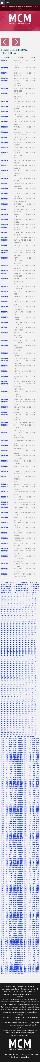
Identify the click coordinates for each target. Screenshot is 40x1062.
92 (36, 590)
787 (23, 702)
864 (2, 715)
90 (31, 590)
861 (29, 714)
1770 (18, 885)
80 (10, 590)
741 (29, 694)
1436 (2, 821)
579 (11, 669)
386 (8, 638)
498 (20, 656)
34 (27, 584)
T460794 (4, 78)
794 (8, 704)
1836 (2, 899)
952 (14, 729)
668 (26, 683)
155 (35, 600)
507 (11, 658)
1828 (10, 897)
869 (17, 715)
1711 (21, 874)
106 (33, 592)
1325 (37, 798)
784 (14, 702)
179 (35, 604)
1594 (33, 850)
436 (14, 646)
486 (20, 654)
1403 (29, 814)
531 (11, 662)
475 (23, 652)
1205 (37, 775)
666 (20, 683)
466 (32, 650)
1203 (29, 775)
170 (8, 604)
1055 (37, 746)
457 (5, 650)
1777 (6, 887)
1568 (10, 847)
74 (36, 588)
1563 (29, 845)
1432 (25, 820)
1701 (21, 872)
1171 (21, 769)
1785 (37, 887)
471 (11, 652)
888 (2, 719)
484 (14, 654)
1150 (18, 766)
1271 (21, 789)
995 (35, 735)
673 (5, 685)
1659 (14, 864)
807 (11, 706)
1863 (29, 902)
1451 (21, 823)
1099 (14, 756)
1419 (14, 818)
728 (26, 692)
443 (35, 646)
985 (5, 735)
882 (20, 717)
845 (17, 712)
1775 (37, 885)
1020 (18, 741)
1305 (37, 795)
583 (23, 669)
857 (17, 714)
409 (5, 642)
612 (2, 675)
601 (5, 673)
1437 (6, 821)
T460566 (4, 258)
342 (20, 631)
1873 (29, 904)
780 (2, 702)
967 (23, 731)
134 (8, 598)
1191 (21, 773)
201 (29, 608)
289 (5, 623)
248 (26, 615)
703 (23, 689)
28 (14, 584)
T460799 (4, 106)
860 (26, 714)
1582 (25, 848)
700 (14, 689)
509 (17, 658)
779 (35, 700)
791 (35, 702)
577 (5, 669)
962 (8, 731)
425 (17, 644)
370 (32, 635)
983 (35, 733)
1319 (14, 798)
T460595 (4, 402)
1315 (37, 796)
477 (29, 652)
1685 (37, 868)
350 (8, 633)
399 (11, 640)
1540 (18, 841)
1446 (2, 823)
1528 (10, 839)
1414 (33, 816)
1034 (33, 742)
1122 (25, 760)
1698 (10, 872)
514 (32, 658)
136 (14, 598)
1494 (33, 831)
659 (35, 681)
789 (29, 702)
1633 (29, 858)
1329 (14, 800)
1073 (29, 750)
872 (26, 715)
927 (11, 725)
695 (35, 687)
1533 (29, 839)
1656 (2, 864)
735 (11, 694)
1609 (14, 854)
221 (17, 611)
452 (26, 648)
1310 (18, 796)
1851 (21, 900)
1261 (21, 787)
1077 (6, 752)
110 (8, 594)
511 (23, 658)
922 (32, 723)
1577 (6, 848)
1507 (6, 835)
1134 (33, 762)
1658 (10, 864)
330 (20, 629)
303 (11, 625)
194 (8, 608)
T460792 (4, 68)
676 (14, 685)
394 (32, 638)
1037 (6, 744)
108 (2, 594)
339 (11, 631)
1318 (10, 798)
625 (5, 677)
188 (26, 606)
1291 (21, 793)
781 (5, 702)
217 (5, 611)
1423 (29, 818)
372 (2, 636)
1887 (6, 908)
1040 (18, 744)
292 (14, 623)
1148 (10, 766)
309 (29, 625)
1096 (2, 756)
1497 (6, 833)
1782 (25, 887)
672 (2, 685)
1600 (18, 852)
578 (8, 669)
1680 (18, 868)
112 (14, 594)
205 (5, 610)
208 (14, 610)
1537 (6, 841)
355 (23, 633)
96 (6, 592)
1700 (18, 872)
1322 (25, 798)
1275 (37, 789)
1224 (33, 779)
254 (8, 617)
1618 (10, 856)
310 (32, 625)
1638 (10, 860)
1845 (37, 899)
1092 (25, 754)
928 (14, 725)
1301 (21, 795)
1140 (18, 764)
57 (38, 586)
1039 (14, 744)
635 (35, 677)
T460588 (4, 366)
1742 (25, 879)
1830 (18, 897)
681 (29, 685)
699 (11, 689)
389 (17, 638)
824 (26, 708)
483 (11, 654)
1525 (37, 837)
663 (11, 683)
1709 (14, 874)
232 (14, 613)
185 (17, 606)
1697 (6, 872)
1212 (25, 777)
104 (27, 592)
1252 (25, 785)
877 (5, 717)
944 (26, 727)
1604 (33, 852)
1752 (25, 881)
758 (8, 698)
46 (14, 586)
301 (5, 625)
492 (2, 656)
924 (2, 725)
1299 (14, 795)
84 (19, 590)
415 (23, 642)
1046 (2, 746)
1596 (2, 852)
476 (26, 652)
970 (32, 731)
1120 (18, 760)
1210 (18, 777)
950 (8, 729)
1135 (37, 762)
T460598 (4, 415)
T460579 (4, 317)
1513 (29, 835)
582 (20, 669)
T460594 (4, 399)
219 (11, 611)
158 (8, 602)
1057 (6, 748)
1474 (33, 827)
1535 (37, 839)
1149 (14, 766)
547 (23, 663)
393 (29, 638)
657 (29, 681)
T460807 (4, 137)
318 (20, 627)
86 (23, 590)
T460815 (4, 152)
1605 (37, 852)
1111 (21, 758)
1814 (33, 893)
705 (29, 689)
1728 (10, 877)
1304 (33, 795)
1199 (14, 775)
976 (14, 733)
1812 (25, 893)
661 (5, 683)
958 (32, 729)
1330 (18, 800)
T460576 (4, 302)
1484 (33, 829)
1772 (25, 885)
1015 (37, 739)
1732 (25, 877)
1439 (14, 821)
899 (35, 719)
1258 (10, 787)
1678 (10, 868)
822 (20, 708)
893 (17, 719)
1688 (10, 870)
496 (14, 656)
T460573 (4, 286)
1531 (21, 839)
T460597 (4, 412)
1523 (29, 837)
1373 (29, 808)
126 (20, 596)
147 (11, 600)
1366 (2, 808)
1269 (14, 789)
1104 (33, 756)
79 (8, 590)
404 (26, 640)
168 (2, 604)
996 (2, 737)
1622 (25, 856)
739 (23, 694)
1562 (25, 845)
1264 (33, 787)
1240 (18, 783)
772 (14, 700)
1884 (33, 906)
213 (29, 610)
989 (17, 735)
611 (35, 673)
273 (29, 619)
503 (35, 656)
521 (17, 660)
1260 (18, 787)
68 (23, 588)
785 (17, 702)
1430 (18, 820)
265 (5, 619)
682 (32, 685)
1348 (10, 804)
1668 (10, 866)
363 (11, 635)
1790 (18, 889)
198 (20, 608)
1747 (6, 881)
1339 (14, 802)
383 (35, 636)
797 (17, 704)
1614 (33, 854)
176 (26, 604)
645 (29, 679)
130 (32, 596)
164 (26, 602)
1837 (6, 899)
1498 (10, 833)
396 (2, 640)
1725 (37, 875)
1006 (2, 739)
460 (14, 650)
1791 (21, 889)
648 (2, 681)
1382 (25, 810)
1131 (21, 762)
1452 (25, 823)
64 (14, 588)
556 (14, 665)
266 (8, 619)
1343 (29, 802)
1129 (14, 762)
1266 (2, 789)
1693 (29, 870)
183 (11, 606)
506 (8, 658)
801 (29, 704)
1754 (33, 881)
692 (26, 687)
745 (5, 696)
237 (29, 613)
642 (20, 679)
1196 (2, 775)
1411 (21, 816)
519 (11, 660)
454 (32, 648)
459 (11, 650)
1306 (2, 796)
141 (29, 598)
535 (23, 662)
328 (14, 629)
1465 (37, 825)
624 (2, 677)
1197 (6, 775)
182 (8, 606)
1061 (21, 748)
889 (5, 719)
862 (32, 714)
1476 (2, 829)
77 (4, 590)
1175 (37, 769)
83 (16, 590)
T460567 (4, 266)
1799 (14, 891)
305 (17, 625)
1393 (29, 812)
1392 (25, 812)
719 (35, 690)
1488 (10, 831)
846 (20, 712)
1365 (37, 806)
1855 (37, 900)
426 (20, 644)
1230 (18, 781)
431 (35, 644)
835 (23, 710)
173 (17, 604)
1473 (29, 827)
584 (26, 669)
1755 (37, 881)
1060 (18, 748)
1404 (33, 814)
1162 (25, 768)
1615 (37, 854)
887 (35, 717)
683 (35, 685)
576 (2, 669)
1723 (29, 875)
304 (14, 625)
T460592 (4, 384)
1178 (10, 771)
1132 (25, 762)
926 (8, 725)
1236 (2, 783)
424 (14, 644)
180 (2, 606)
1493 (29, 831)
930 (20, 725)
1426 (2, 820)
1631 (21, 858)
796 (14, 704)
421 (5, 644)
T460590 (4, 376)
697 (5, 689)
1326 (2, 800)
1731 (21, 877)
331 (23, 629)
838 (32, 710)
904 (14, 721)
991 (23, 735)
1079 (14, 752)
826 (32, 708)
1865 (37, 902)
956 (26, 729)
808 (14, 706)
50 (23, 586)
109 (5, 594)
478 (32, 652)
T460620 (4, 528)
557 (17, 665)
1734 (33, 877)
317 (17, 627)
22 (2, 584)
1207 (6, 777)
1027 (6, 742)
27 (12, 584)
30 (19, 584)
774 (20, 700)
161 (17, 602)
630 (20, 677)
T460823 (4, 194)
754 (32, 696)
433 (5, 646)
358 (32, 633)
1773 (29, 885)
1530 (18, 839)
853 (5, 714)
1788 (10, 889)
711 (11, 690)
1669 (14, 866)
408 (2, 642)
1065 (37, 748)
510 (20, 658)
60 (6, 588)
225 (29, 611)
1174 (33, 769)
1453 (29, 823)
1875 (37, 904)
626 (8, 677)
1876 (2, 906)
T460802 (4, 117)
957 (29, 729)
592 (14, 671)
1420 (18, 818)
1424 (33, 818)
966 (20, 731)
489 (29, 654)
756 (2, 698)
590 (8, 671)
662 (8, 683)
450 (20, 648)
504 (2, 658)
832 (14, 710)
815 (35, 706)
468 (2, 652)
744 (2, 696)
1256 (2, 787)
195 (11, 608)
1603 (29, 852)
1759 (14, 883)
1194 (33, 773)
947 (35, 727)
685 (5, 687)
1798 (10, 891)
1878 (10, 906)
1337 (6, 802)
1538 (10, 841)
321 (29, 627)
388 (14, 638)
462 (20, 650)
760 (14, 698)
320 (26, 627)
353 (17, 633)
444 (2, 648)
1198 (10, 775)
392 (26, 638)
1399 (14, 814)
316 (14, 627)
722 (8, 692)
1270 (18, 789)
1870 (18, 904)
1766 (2, 885)
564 (2, 667)
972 (2, 733)
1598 (10, 852)
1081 (21, 752)
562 (32, 665)
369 (29, 635)
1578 (10, 848)
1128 (10, 762)
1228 (10, 781)
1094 (33, 754)
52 (27, 586)
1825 (37, 895)
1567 (6, 847)
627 (11, 677)
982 (32, 733)
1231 (21, 781)
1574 (33, 847)
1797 (6, 891)
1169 (14, 769)
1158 (10, 768)
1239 (14, 783)
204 (2, 610)
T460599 (4, 422)
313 (5, 627)
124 (14, 596)
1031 (21, 742)
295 (23, 623)
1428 (10, 820)
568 (14, 667)
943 (23, 727)
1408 (10, 816)
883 (23, 717)
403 (23, 640)
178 (32, 604)
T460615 (4, 497)
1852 (25, 900)
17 (28, 583)
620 (26, 675)
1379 (14, 810)
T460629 (4, 574)
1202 (25, 775)
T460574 (4, 291)
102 (21, 592)
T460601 (4, 433)
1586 (2, 850)
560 (26, 665)
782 (8, 702)
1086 (2, 754)
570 (20, 667)
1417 (6, 818)
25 (8, 584)
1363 (29, 806)
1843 (29, 899)
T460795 (4, 81)
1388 (10, 812)
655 (23, 681)
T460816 (4, 160)
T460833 (4, 237)
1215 (37, 777)
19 (32, 583)
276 (2, 621)
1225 (37, 779)
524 (26, 660)
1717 (6, 875)
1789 (14, 889)
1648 (10, 862)
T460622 (4, 538)
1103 (29, 756)
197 (17, 608)
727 (23, 692)
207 (11, 610)
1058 (10, 748)
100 (15, 592)
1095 (37, 754)
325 (5, 629)
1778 (10, 887)
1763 (29, 883)
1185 (37, 771)
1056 (2, 748)
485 (17, 654)
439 (23, 646)
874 (32, 715)
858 (20, 714)
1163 (29, 768)
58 (2, 588)
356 (26, 633)
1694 (33, 870)
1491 (21, 831)
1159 (14, 768)
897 (29, 719)
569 (17, 667)
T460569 (4, 271)
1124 (33, 760)
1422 (25, 818)
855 (11, 714)
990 (20, 735)
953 (17, 729)
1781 (21, 887)
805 (5, 706)
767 (35, 698)
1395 (37, 812)
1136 (2, 764)
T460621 (4, 533)
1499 (14, 833)
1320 (18, 798)
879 (11, 717)
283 (23, 621)
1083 (29, 752)
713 (17, 690)
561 (29, 665)
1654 (33, 862)
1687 (6, 870)
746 (8, 696)
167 (35, 602)
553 (5, 665)
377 (17, 636)
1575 (37, 847)
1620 (18, 856)
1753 (29, 881)
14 (22, 583)
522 (20, 660)
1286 (2, 793)
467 (35, 650)
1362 (25, 806)
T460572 (4, 278)
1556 (2, 845)
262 (32, 617)
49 (21, 586)
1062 (25, 748)
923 (35, 723)
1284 (33, 791)
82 (14, 590)
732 (2, 694)
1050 (18, 746)
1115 (37, 758)
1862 (25, 902)
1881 (21, 906)
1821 (21, 895)
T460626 (4, 556)
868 (14, 715)
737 (17, 694)
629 (17, 677)
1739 (14, 879)
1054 (33, 746)
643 (23, 679)
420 (2, 644)
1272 (25, 789)
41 (4, 586)
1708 (10, 874)
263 (35, 617)
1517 (6, 837)
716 (26, 690)
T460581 (4, 327)
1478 (10, 829)
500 (26, 656)
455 (35, 648)
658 (32, 681)
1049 (14, 746)
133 (5, 598)
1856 (2, 902)
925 (5, 725)
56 (36, 586)
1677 (6, 868)
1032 (25, 742)
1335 (37, 800)
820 (14, 708)
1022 (25, 741)
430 (32, 644)
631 (23, 677)
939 (11, 727)
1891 (21, 908)
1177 (6, 771)
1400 (18, 814)
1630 (18, 858)
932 (26, 725)
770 (8, 700)
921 (29, 723)
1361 (21, 806)
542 (8, 663)
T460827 (4, 209)
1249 (14, 785)
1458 (10, 825)
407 (35, 640)
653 (17, 681)
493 (5, 656)
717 (29, 690)
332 (26, 629)
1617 (6, 856)
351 (11, 633)
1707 (6, 874)
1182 (25, 771)
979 (23, 733)
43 (8, 586)
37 (34, 584)
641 (17, 679)
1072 (25, 750)
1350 (18, 804)
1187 (6, 773)
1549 (14, 843)
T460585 (4, 353)
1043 (29, 744)
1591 (21, 850)
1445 (37, 821)
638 (8, 679)
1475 (37, 827)
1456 (2, 825)
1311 (21, 796)
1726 (2, 877)
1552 (25, 843)
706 (32, 689)
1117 (6, 760)
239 (35, 613)
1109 (14, 758)
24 (6, 584)
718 (32, 690)
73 (34, 588)
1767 (6, 885)
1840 (18, 899)
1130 (18, 762)
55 (34, 586)
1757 (6, 883)
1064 (33, 748)
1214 (33, 777)
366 (20, 635)
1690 (18, 870)
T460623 (4, 543)
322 (32, 627)
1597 (6, 852)
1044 (33, 744)
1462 (25, 825)
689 (17, 687)
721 (5, 692)
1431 (21, 820)
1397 (6, 814)
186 (20, 606)
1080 (18, 752)
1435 (37, 820)
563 (35, 665)
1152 (25, 766)
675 (11, 685)
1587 (6, 850)
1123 (29, 760)
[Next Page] (16, 45)
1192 (25, 773)
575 (35, 667)
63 (12, 588)
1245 (37, 783)
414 (20, 642)
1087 (6, 754)
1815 (37, 893)
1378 (10, 810)
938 (8, 727)
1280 (18, 791)
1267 (6, 789)
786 (20, 702)
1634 (33, 858)
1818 (10, 895)
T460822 (4, 188)
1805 (37, 891)
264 (2, 619)
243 (11, 615)
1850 (18, 900)
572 (26, 667)
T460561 (4, 245)
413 (17, 642)
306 (20, 625)
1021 (21, 741)
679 (23, 685)
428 (26, 644)
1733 (29, 877)
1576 (2, 848)
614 (8, 675)
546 (20, 663)
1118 (10, 760)
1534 (33, 839)
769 (5, 700)
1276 (2, 791)
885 (29, 717)
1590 (18, 850)
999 (11, 737)
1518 (10, 837)
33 (25, 584)
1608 (10, 854)
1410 (18, 816)
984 (2, 735)
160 (14, 602)
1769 (14, 885)
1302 (25, 795)
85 (21, 590)
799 (23, 704)
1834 (33, 897)
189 (29, 606)
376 (14, 636)
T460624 (4, 548)
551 (35, 663)
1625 (37, 856)
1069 (14, 750)
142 (32, 598)
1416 (2, 818)
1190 (18, 773)
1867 (6, 904)
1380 (18, 810)
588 (2, 671)
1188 (10, 773)
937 (5, 727)
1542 (25, 841)
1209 (14, 777)
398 (8, 640)
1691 (21, 870)
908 (26, 721)
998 (8, 737)
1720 (18, 875)
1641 (21, 860)
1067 (6, 750)
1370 (18, 808)
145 (5, 600)
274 (32, 619)
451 (23, 648)
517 (5, 660)
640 (14, 679)
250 (32, 615)
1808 (10, 893)
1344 (33, 802)
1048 (10, 746)
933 (29, 725)
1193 (29, 773)
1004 (30, 737)
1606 (2, 854)
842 (8, 712)
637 (5, 679)
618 (20, 675)
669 (29, 683)
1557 (6, 845)
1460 (18, 825)
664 (14, 683)
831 (11, 710)
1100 (18, 756)
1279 (14, 791)
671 (35, 683)
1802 (25, 891)
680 (26, 685)
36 (31, 584)
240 (2, 615)
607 (23, 673)
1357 (6, 806)
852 (2, 714)
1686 (2, 870)
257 (17, 617)
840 (2, 712)
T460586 (4, 358)
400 (14, 640)
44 (10, 586)
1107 (6, 758)
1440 (18, 821)
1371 (21, 808)
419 (35, 642)
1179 (14, 771)
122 (8, 596)
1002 (22, 737)
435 (11, 646)
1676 (2, 868)
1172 (25, 769)
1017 (6, 741)
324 (2, 629)
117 (29, 594)
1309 (14, 796)
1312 (25, 796)
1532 (25, 839)
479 (35, 652)
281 (17, 621)
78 (6, 590)
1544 (33, 841)
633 (29, 677)
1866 (2, 904)
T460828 (4, 214)
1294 (33, 793)
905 (17, 721)
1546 (2, 843)
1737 (6, 879)
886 (32, 717)
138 (20, 598)
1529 (14, 839)
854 (8, 714)
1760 (18, 883)
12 (17, 583)
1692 (25, 870)
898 (32, 719)
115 (23, 594)
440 (26, 646)
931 (23, 725)
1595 (37, 850)
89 (29, 590)
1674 (33, 866)
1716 (2, 875)
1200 (18, 775)
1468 (10, 827)
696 (2, 689)
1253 (29, 785)
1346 (2, 804)
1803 (29, 891)
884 (26, 717)
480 (2, 654)
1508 (10, 835)
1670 (18, 866)
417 (29, 642)
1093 (29, 754)
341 (17, 631)
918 (20, 723)
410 (8, 642)
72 (31, 588)
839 (35, 710)
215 (35, 610)
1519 (14, 837)
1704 (33, 872)
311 (35, 625)
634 (32, 677)
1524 (33, 837)
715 (23, 690)
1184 (33, 771)
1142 (25, 764)
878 (8, 717)
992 (26, 735)
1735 (37, 877)
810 (20, 706)
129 (29, 596)
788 (26, 702)
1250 (18, 785)
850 (32, 712)
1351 (21, 804)
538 (32, 662)
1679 (14, 868)
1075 (37, 750)
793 (5, 704)
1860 (18, 902)
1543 (29, 841)
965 (17, 731)
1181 (21, 771)
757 (5, 698)
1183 (29, 771)
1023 (29, 741)
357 (29, 633)
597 (29, 671)
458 (8, 650)
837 (29, 710)
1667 (6, 866)
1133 (29, 762)
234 (20, 613)
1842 (25, 899)
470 (8, 652)
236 (26, 613)
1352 (25, 804)
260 (26, 617)
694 (32, 687)
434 (8, 646)
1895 (37, 908)
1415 (37, 816)
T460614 (4, 492)
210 (20, 610)
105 (30, 592)
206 (8, 610)
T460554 (4, 507)
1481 (21, 829)
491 (35, 654)
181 (5, 606)
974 (8, 733)
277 (5, 621)
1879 (14, 906)
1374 (33, 808)
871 (23, 715)
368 (26, 635)
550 (32, 663)
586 (32, 669)
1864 (33, 902)
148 (14, 600)
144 (2, 600)
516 (2, 660)
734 (8, 694)
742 (32, 694)
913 (5, 723)
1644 (33, 860)
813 (29, 706)
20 (34, 583)
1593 (29, 850)
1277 (6, 791)
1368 (10, 808)
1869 (14, 904)
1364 (33, 806)
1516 (2, 837)
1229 (14, 781)
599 (35, 671)
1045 (37, 744)
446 (8, 648)
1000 (14, 737)
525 (29, 660)
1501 (21, 833)
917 (17, 723)
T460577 (4, 307)
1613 (29, 854)
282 (20, 621)
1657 (6, 864)
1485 (37, 829)
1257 (6, 787)
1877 (6, 906)
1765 (37, 883)
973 (5, 733)
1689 (14, 870)
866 (8, 715)
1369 (14, 808)
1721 (21, 875)
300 (2, 625)
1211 (21, 777)
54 (31, 586)
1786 (2, 889)
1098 (10, 756)
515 (35, 658)
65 (16, 588)
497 (17, 656)
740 (26, 694)
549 (29, 663)
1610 (18, 854)
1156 (2, 768)
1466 (2, 827)
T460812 (4, 147)
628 (14, 677)
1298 (10, 795)
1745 (37, 879)
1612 (25, 854)
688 (14, 687)
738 (20, 694)
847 (23, 712)
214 (32, 610)
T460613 (4, 487)
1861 (21, 902)
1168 (10, 769)
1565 (37, 845)
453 (29, 648)
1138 (10, 764)
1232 (25, 781)
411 (11, 642)
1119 (14, 760)
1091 (21, 754)
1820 (18, 895)
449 (17, 648)
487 (23, 654)
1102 (25, 756)
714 (20, 690)
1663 (29, 864)
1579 (14, 848)
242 (8, 615)
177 (29, 604)
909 (29, 721)
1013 (29, 739)
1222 (25, 779)
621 (29, 675)
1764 (33, 883)
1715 (37, 874)
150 (20, 600)
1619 (14, 856)
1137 (6, 764)
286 (32, 621)
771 (11, 700)
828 (2, 710)
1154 (33, 766)
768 (2, 700)
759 (11, 698)
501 (29, 656)
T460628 (4, 569)
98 (10, 592)
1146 (2, 766)
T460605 (4, 445)
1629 (14, 858)
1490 (18, 831)
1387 (6, 812)
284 (26, 621)
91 (34, 590)
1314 (33, 796)
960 (2, 731)
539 (35, 662)
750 (20, 696)
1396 (2, 814)
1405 (37, 814)
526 (32, 660)
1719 (14, 875)
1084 (33, 752)
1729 (14, 877)
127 (23, 596)
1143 (29, 764)
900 (2, 721)
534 (20, 662)
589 (5, 671)
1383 (29, 810)
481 (5, 654)
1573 (29, 847)
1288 (10, 793)
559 (23, 665)
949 (5, 729)
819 (11, 708)
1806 (2, 893)
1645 (37, 860)
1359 (14, 806)
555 (11, 665)
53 (29, 586)
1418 (10, 818)
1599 (14, 852)
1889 (14, 908)
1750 (18, 881)
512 (26, 658)
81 (12, 590)
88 (27, 590)
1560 (18, 845)
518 (8, 660)
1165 (37, 768)
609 (29, 673)
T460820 (4, 178)
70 (27, 588)
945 (29, 727)
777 (29, 700)
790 (32, 702)
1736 (2, 879)
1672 (25, 866)
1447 (6, 823)
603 (11, 673)
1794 (33, 889)
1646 (2, 862)
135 (11, 598)
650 (8, 681)
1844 (33, 899)
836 (26, 710)
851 (35, 712)
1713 (29, 874)
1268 (10, 789)
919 (23, 723)
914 (8, 723)
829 (5, 710)
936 (2, 727)
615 (11, 675)
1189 (14, 773)
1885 (37, 906)
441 (29, 646)
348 (2, 633)
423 (11, 644)
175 (23, 604)
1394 (33, 812)
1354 (33, 804)
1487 (6, 831)
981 (29, 733)
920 (26, 723)
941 (17, 727)
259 (23, 617)
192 (2, 608)
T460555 (4, 512)
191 (35, 606)
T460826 (4, 204)
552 (2, 665)
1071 (21, 750)
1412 (25, 816)
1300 (18, 795)
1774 (33, 885)
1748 (10, 881)
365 (17, 635)
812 (26, 706)
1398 (10, 814)
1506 (2, 835)
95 (4, 592)
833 (17, 710)
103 (24, 592)
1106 (2, 758)
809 (17, 706)
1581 (21, 848)
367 (23, 635)
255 (11, 617)
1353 (29, 804)
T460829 (4, 219)
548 (26, 663)
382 (32, 636)
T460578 (4, 312)
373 (5, 636)
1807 (6, 893)
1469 (14, 827)
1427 (6, 820)
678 (20, 685)
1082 (25, 752)
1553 (29, 843)
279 (11, 621)
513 (29, 658)
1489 (14, 831)
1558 (10, 845)
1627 (6, 858)
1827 (6, 897)
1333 (29, 800)
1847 (6, 900)
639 (11, 679)
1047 (6, 746)
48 (19, 586)
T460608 (4, 461)
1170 (18, 769)
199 (23, 608)
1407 (6, 816)
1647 (6, 862)
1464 (33, 825)
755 (35, 696)
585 (29, 669)
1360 (18, 806)
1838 (10, 899)
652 (14, 681)
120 (2, 596)
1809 (14, 893)
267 (11, 619)
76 (2, 590)
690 (20, 687)
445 (5, 648)
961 (5, 731)
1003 (26, 737)
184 (14, 606)
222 (20, 611)
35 (29, 584)
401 (17, 640)
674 (8, 685)
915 (11, 723)
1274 (33, 789)
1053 (29, 746)
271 (23, 619)
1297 (6, 795)
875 (35, 715)
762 (20, 698)
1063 (29, 748)
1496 (2, 833)
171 (11, 604)
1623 (29, 856)
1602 (25, 852)
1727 (6, 877)
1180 (18, 771)
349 (5, 633)
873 (29, 715)
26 (10, 584)
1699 (14, 872)
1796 (2, 891)
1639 (14, 860)
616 (14, 675)
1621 (21, 856)
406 (32, 640)
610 (32, 673)
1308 (10, 796)
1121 (21, 760)
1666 (2, 866)
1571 (21, 847)
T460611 (4, 476)
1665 (37, 864)
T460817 (4, 165)
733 (5, 694)
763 (23, 698)
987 (11, 735)
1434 (33, 820)
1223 (29, 779)
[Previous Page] (5, 45)
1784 (33, 887)
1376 (2, 810)
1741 (21, 879)
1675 (37, 866)
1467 (6, 827)
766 (32, 698)
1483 (29, 829)
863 (35, 714)
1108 (10, 758)
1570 (18, 847)
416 (26, 642)
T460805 (4, 132)
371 (35, 635)
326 (8, 629)
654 (20, 681)
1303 (29, 795)
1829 (14, 897)
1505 (37, 833)
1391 (21, 812)
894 (20, 719)
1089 (14, 754)
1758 (10, 883)
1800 (18, 891)
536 (26, 662)
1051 (21, 746)
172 (14, 604)
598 (32, 671)
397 (5, 640)
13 (19, 583)
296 (26, 623)
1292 (25, 793)
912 (2, 723)
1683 (29, 868)
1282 (25, 791)
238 (32, 613)
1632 (25, 858)
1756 (2, 883)
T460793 (4, 73)
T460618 (4, 522)
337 (5, 631)
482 (8, 654)
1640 (18, 860)
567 (11, 667)
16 (26, 583)
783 (11, 702)
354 (20, 633)
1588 (10, 850)
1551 (21, 843)
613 (5, 675)
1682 (25, 868)
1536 (2, 841)
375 (11, 636)
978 (20, 733)
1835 (37, 897)
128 (26, 596)
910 (32, 721)
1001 (18, 737)
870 (20, 715)
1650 (18, 862)
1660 (18, 864)
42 (6, 586)
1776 (2, 887)
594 (20, 671)
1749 (14, 881)
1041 (21, 744)
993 (29, 735)
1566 (2, 847)
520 (14, 660)
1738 (10, 879)
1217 (6, 779)
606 (20, 673)
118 (32, 594)
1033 (29, 742)
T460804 (4, 127)
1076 (2, 752)
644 (26, 679)
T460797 (4, 93)
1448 (10, 823)
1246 (2, 785)
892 (14, 719)
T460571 (4, 273)
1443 (29, 821)
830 (8, 710)
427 (23, 644)
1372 (25, 808)
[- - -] (2, 2)
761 (17, 698)
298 (32, 623)
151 (23, 600)
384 (2, 638)
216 (2, 611)
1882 (25, 906)
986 (8, 735)
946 (32, 727)
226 (32, 611)
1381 (21, 810)
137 (17, 598)
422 (8, 644)
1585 (37, 848)
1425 (37, 818)
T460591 (4, 381)
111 (11, 594)
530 (8, 662)
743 (35, 694)
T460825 (4, 199)
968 (26, 731)
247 (23, 615)
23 (4, 584)
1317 (6, 798)
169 (5, 604)
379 (23, 636)
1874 (33, 904)
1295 (37, 793)
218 (8, 611)
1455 (37, 823)
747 (11, 696)
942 (20, 727)
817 (5, 708)
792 (2, 704)
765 (29, 698)
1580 (18, 848)
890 (8, 719)
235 (23, 613)
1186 (2, 773)
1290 (18, 793)
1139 (14, 764)
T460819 (4, 170)
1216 (2, 779)
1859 (14, 902)
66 (19, 588)
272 (26, 619)
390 (20, 638)
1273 (29, 789)
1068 (10, 750)
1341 (21, 802)
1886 (2, 908)
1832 (25, 897)
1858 (10, 902)
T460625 (4, 551)
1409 (14, 816)
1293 (29, 793)
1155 (37, 766)
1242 (25, 783)
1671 (21, 866)
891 (11, 719)
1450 (18, 823)
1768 (10, 885)
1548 (10, 843)
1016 (2, 741)
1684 (33, 868)
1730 (18, 877)
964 (14, 731)
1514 (33, 835)
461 (17, 650)
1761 (21, 883)
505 (5, 658)
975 (11, 733)
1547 (6, 843)
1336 (2, 802)
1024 (33, 741)
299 (35, 623)
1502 (25, 833)
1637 (6, 860)
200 (26, 608)
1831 (21, 897)
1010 (18, 739)
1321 (21, 798)
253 (5, 617)
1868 (10, 904)
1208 (10, 777)
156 (2, 602)
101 (18, 592)
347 (35, 631)
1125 (37, 760)
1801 (21, 891)
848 (26, 712)
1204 (33, 775)
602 (8, 673)
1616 (2, 856)
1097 (6, 756)
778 (32, 700)
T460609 (4, 466)
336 (2, 631)
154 (32, 600)
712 (14, 690)
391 (23, 638)
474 (20, 652)
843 (11, 712)
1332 (25, 800)
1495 (37, 831)
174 (20, 604)
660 (2, 683)
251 (35, 615)
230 (8, 613)
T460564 (4, 250)
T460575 (4, 296)
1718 (10, 875)
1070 (18, 750)
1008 (10, 739)
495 (11, 656)
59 (4, 588)
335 (35, 629)
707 (35, 689)
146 (8, 600)
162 (20, 602)
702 (20, 689)
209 (17, 610)
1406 (2, 816)
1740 (18, 879)
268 (14, 619)
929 (17, 725)
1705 (37, 872)
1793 (29, 889)
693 (29, 687)
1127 (6, 762)
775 (23, 700)
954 (20, 729)
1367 (6, 808)
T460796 (4, 88)
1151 (21, 766)
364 (14, 635)
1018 (10, 741)
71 (29, 588)
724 (14, 692)
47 (16, 586)
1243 (29, 783)
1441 (21, 821)
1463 (29, 825)
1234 (33, 781)
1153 (29, 766)
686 (8, 687)
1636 (2, 860)
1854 (33, 900)
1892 (25, 908)
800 (26, 704)
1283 (29, 791)
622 (32, 675)
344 (26, 631)
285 (29, 621)
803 (35, 704)
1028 (10, 742)
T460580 (4, 322)
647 (35, 679)
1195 (37, 773)
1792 (25, 889)
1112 (25, 758)
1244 (33, 783)
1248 (10, 785)
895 (23, 719)
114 (20, 594)
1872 (25, 904)
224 (26, 611)
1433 (29, 820)
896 (26, 719)
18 (30, 583)
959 (35, 729)
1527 (6, 839)
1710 (18, 874)
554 (8, 665)
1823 (29, 895)
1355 (37, 804)
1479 (14, 829)
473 (17, 652)
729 (29, 692)
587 (35, 669)
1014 (33, 739)
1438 (10, 821)
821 (17, 708)
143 (35, 598)
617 (17, 675)
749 (17, 696)
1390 (18, 812)
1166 (2, 769)
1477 (6, 829)
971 (35, 731)
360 (2, 635)
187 (23, 606)
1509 (14, 835)
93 (38, 590)
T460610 (4, 471)
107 (36, 592)
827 (35, 708)
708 (2, 690)
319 (23, 627)
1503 (29, 833)
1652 (25, 862)
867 (11, 715)
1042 (25, 744)
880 (14, 717)
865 (5, 715)
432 (2, 646)
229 (5, 613)
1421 (21, 818)
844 (14, 712)
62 (10, 588)
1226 (2, 781)
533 (17, 662)
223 (23, 611)
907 (23, 721)
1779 (14, 887)
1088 (10, 754)
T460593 (4, 391)
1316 (2, 798)
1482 (25, 829)
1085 (37, 752)
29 (16, 584)
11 (15, 583)
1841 (21, 899)
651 (11, 681)
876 (2, 717)
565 (5, 667)
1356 (2, 806)
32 (23, 584)
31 (21, 584)
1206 (2, 777)
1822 (25, 895)
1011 (21, 739)
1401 (21, 814)
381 (29, 636)
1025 (37, 741)
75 (38, 588)
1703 (29, 872)
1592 (25, 850)
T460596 (4, 407)
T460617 (4, 504)
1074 (33, 750)
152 (26, 600)
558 (20, 665)
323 (35, 627)
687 (11, 687)
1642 (25, 860)
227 (35, 611)
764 (26, 698)
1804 (33, 891)
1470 (18, 827)
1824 (33, 895)
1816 (2, 895)
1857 (6, 902)
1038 (10, 744)
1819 (14, 895)
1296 (2, 795)
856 (14, 714)
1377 (6, 810)
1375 (37, 808)
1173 (29, 769)
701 (17, 689)
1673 (29, 866)
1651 (21, 862)
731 (35, 692)
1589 (14, 850)
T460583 (4, 340)
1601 (21, 852)
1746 (2, 881)
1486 (2, 831)
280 (14, 621)
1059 (14, 748)
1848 (10, 900)
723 (11, 692)
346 (32, 631)
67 (21, 588)
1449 (14, 823)
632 (26, 677)
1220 (18, 779)
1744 (33, 879)
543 (11, 663)
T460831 (4, 227)
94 (2, 592)
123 (11, 596)
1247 (6, 785)
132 (2, 598)
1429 (14, 820)
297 (29, 623)
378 (20, 636)
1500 (18, 833)
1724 (33, 875)
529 (5, 662)
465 (29, 650)
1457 (6, 825)
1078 (10, 752)
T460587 (4, 361)
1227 (6, 781)
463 (23, 650)
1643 (29, 860)
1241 (21, 783)
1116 (2, 760)
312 (2, 627)
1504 (33, 833)
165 (29, 602)
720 (2, 692)
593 (17, 671)
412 (14, 642)
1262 (25, 787)
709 (5, 690)
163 (23, 602)
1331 (21, 800)
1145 (37, 764)
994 (32, 735)
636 (2, 679)
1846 (2, 900)
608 (26, 673)
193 (5, 608)
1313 (29, 796)
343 (23, 631)
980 (26, 733)
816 (2, 708)
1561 (21, 845)
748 (14, 696)
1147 (6, 766)
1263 (29, 787)
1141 (21, 764)
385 (5, 638)
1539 (14, 841)
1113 (29, 758)
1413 (29, 816)
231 (11, 613)
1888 (10, 908)
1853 (29, 900)
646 (32, 679)
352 (14, 633)
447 (11, 648)
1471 (21, 827)
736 (14, 694)
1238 (10, 783)
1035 (37, 742)
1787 (6, 889)
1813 (29, 893)
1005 (33, 737)
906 (20, 721)
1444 (33, 821)
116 (26, 594)
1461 (21, 825)
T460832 (4, 232)
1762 (25, 883)
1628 (10, 858)
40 (2, 586)
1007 (6, 739)
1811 (21, 893)
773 (17, 700)
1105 (37, 756)
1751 (21, 881)
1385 (37, 810)
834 (20, 710)
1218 (10, 779)
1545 (37, 841)
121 (5, 596)
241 (5, 615)
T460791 (4, 60)
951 (11, 729)
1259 (14, 787)
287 (35, 621)
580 (14, 669)
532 (14, 662)
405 (29, 640)
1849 (14, 900)
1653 (29, 862)
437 (17, 646)
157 (5, 602)
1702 (25, 872)
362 (8, 635)
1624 (33, 856)
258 (20, 617)
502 (32, 656)
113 (17, 594)
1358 (10, 806)
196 (14, 608)
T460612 (4, 484)
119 (35, 594)
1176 (2, 771)
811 (23, 706)
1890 (18, 908)
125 (17, 596)
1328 (10, 800)
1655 (37, 862)
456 (2, 650)
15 (24, 583)
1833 (29, 897)
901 (5, 721)
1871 (21, 904)
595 (23, 671)
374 (8, 636)
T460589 (4, 371)
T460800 (4, 111)
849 (29, 712)
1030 (18, 742)
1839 (14, 899)
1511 (21, 835)
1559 (14, 845)
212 (26, 610)
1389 (14, 812)
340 (14, 631)
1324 (33, 798)
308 (26, 625)
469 (5, 652)
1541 (21, 841)
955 (23, 729)
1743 (29, 879)
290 (8, 623)
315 (11, 627)
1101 (21, 756)
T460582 (4, 332)
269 (17, 619)
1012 (25, 739)
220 (14, 611)
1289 (14, 793)
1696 (2, 872)
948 (2, 729)
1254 (33, 785)
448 (14, 648)
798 (20, 704)
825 (29, 708)
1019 (14, 741)
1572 (25, 847)
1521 (21, 837)
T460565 (4, 253)
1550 (18, 843)
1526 (2, 839)
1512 (25, 835)
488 (26, 654)
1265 (37, 787)
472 (14, 652)
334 (32, 629)
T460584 (4, 345)
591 (11, 671)
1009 (14, 739)
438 (20, 646)
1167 (6, 769)
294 (20, 623)
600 (2, 673)
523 (23, 660)
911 (35, 721)
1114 (33, 758)
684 (2, 687)
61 (8, 588)
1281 (21, 791)
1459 (14, 825)
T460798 (4, 101)
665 (17, 683)
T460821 (4, 183)
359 (35, 633)
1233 (29, 781)
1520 (18, 837)
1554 (33, 843)
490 (32, 654)
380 (26, 636)
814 (32, 706)
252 (2, 617)
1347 (6, 804)
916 (14, 723)
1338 (10, 802)
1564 (33, 845)
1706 (2, 874)
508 (14, 658)
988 (14, 735)
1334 (33, 800)
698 (8, 689)
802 (32, 704)
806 (8, 706)
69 (25, 588)
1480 (18, 829)
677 (17, 685)
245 (17, 615)
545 (17, 663)
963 (11, 731)
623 (35, 675)
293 (17, 623)
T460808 (4, 142)
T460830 (4, 224)
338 (8, 631)
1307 (6, 796)
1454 (33, 823)
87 (25, 590)
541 (5, 663)
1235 (37, 781)
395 (35, 638)
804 (2, 706)
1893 (29, 908)
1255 (37, 785)
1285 (37, 791)
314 (8, 627)
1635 (37, 858)
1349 (14, 804)
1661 (21, 864)
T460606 (4, 451)
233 (17, 613)
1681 (21, 868)
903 (11, 721)
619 (23, 675)
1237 (6, 783)
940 (14, 727)
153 (29, 600)
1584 (33, 848)
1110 (18, 758)
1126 (2, 762)
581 (17, 669)
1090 (18, 754)
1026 (2, 742)
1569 (14, 847)
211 (23, 610)
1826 (2, 897)
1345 (37, 802)
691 (23, 687)
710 (8, 690)
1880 (18, 906)
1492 (25, 831)
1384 (33, 810)
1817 (6, 895)
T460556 (4, 517)
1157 (6, 768)
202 (32, 608)
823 (23, 708)
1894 (33, 908)
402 (20, 640)
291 (11, 623)
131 (35, 596)
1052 (25, 746)
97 (8, 592)
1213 (29, 777)
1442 (25, 821)
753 (29, 696)
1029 (14, 742)
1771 (21, 885)
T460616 (4, 502)
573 (29, 667)
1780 (18, 887)
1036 (2, 744)
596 (26, 671)
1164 (33, 768)
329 (17, 629)
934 (32, 725)
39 (38, 584)
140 (26, 598)
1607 (6, 854)
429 (29, 644)
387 (11, 638)
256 (14, 617)
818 (8, 708)
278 (8, 621)
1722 (25, 875)
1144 (33, 764)
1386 (2, 812)
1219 (14, 779)
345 (29, 631)
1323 (29, 798)
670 (32, 683)
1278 (10, 791)
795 (11, 704)
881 (17, 717)
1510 (18, 835)
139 (23, 598)
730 (32, 692)
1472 (25, 827)
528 (2, 662)
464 (26, 650)
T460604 (4, 440)
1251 (21, 785)
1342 (25, 802)
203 (35, 608)
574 (32, 667)
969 (29, 731)
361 (5, 635)
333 (29, 629)
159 (11, 602)
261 (29, 617)
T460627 (4, 564)
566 (8, 667)
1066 (2, 750)
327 (11, 629)
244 (14, 615)
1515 (37, 835)
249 (29, 615)
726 (20, 692)
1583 (29, 848)
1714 (33, 874)
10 (13, 583)
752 (26, 696)
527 (35, 660)
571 (23, 667)
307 (23, 625)
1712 (25, 874)
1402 (25, 814)
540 (2, 663)
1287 (6, 793)
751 (23, 696)
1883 (29, 906)
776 (26, 700)
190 (32, 606)
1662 (25, 864)
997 (5, 737)
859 (23, 714)
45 (12, 586)
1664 (33, 864)
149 (17, 600)
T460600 (4, 425)
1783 (29, 887)
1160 (18, 768)
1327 (6, 800)
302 (8, 625)
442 (32, 646)
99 (12, 592)
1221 (21, 779)
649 (5, 681)
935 (35, 725)
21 (37, 583)
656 (26, 681)
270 (20, 619)
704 (26, 689)
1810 (18, 893)
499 (23, 656)
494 (8, 656)
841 (5, 712)
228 (2, 613)
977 (17, 733)
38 (36, 584)
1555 (37, 843)
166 (32, 602)
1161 (21, 768)
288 (2, 623)
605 (17, 673)
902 (8, 721)
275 (35, 619)
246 (20, 615)
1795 (37, 889)
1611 (21, 854)
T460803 (4, 122)
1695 (37, 870)
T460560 (4, 240)
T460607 (4, 456)
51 (25, 586)
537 (29, 662)
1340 (18, 802)
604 (14, 673)
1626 (2, 858)
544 (14, 663)
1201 (21, 775)
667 (23, 683)
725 (17, 692)
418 (32, 642)
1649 (14, 862)
